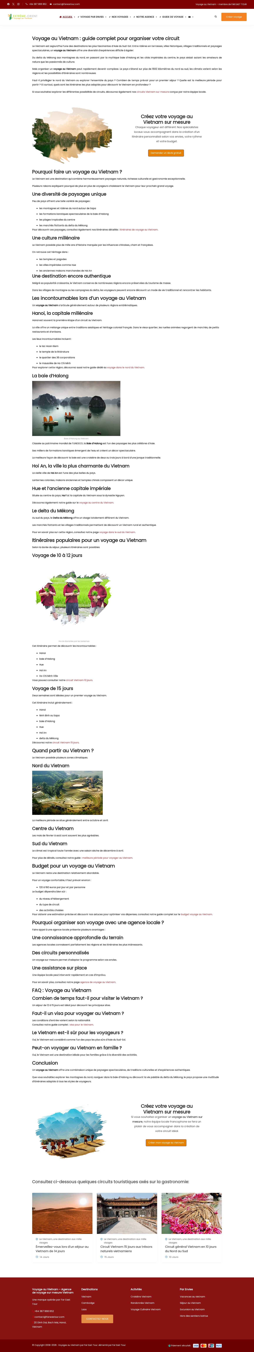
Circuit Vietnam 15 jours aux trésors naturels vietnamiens (126, 1249)
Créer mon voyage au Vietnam (166, 1142)
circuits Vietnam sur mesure (153, 92)
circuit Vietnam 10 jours (79, 680)
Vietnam (86, 1296)
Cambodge (88, 1303)
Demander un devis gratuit (166, 153)
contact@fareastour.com (66, 4)
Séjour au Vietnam (190, 1303)
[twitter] (13, 4)
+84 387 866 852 (37, 4)
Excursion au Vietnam (192, 1309)
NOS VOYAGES (120, 17)
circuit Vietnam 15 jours (65, 742)
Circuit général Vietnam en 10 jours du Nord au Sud (191, 1249)
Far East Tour (119, 1345)
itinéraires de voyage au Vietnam (139, 229)
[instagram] (18, 4)
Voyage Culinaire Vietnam (146, 1309)
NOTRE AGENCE (145, 17)
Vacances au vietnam (192, 1296)
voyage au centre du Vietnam (96, 502)
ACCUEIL (67, 17)
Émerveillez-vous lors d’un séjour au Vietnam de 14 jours (62, 1249)
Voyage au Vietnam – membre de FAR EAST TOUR (221, 4)
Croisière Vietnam (141, 1296)
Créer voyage (234, 17)
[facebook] (8, 4)
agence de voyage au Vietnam (98, 982)
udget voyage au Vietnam (197, 914)
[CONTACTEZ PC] (191, 17)
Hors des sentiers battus (194, 1316)
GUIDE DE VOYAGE (172, 17)
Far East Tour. (91, 1345)
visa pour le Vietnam (81, 1024)
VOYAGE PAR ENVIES (92, 17)
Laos (84, 1309)
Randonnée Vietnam (142, 1303)
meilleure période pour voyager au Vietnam (107, 858)
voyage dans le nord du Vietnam (125, 367)
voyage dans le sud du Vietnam (117, 532)
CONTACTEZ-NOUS (97, 1319)
